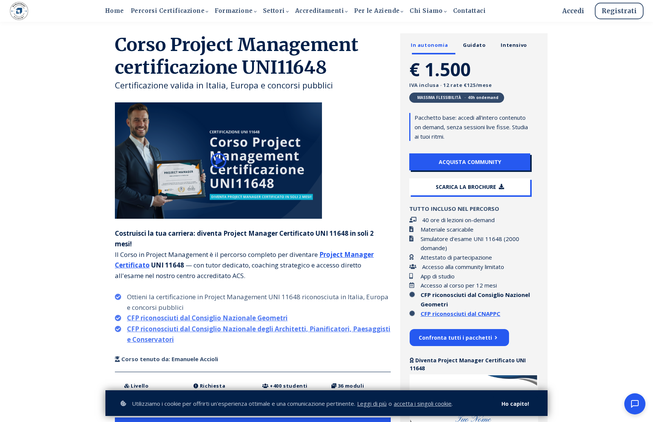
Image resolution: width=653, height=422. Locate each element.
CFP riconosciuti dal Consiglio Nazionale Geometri (207, 318)
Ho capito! (515, 403)
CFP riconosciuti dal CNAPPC (460, 313)
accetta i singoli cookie (423, 403)
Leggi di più (372, 403)
